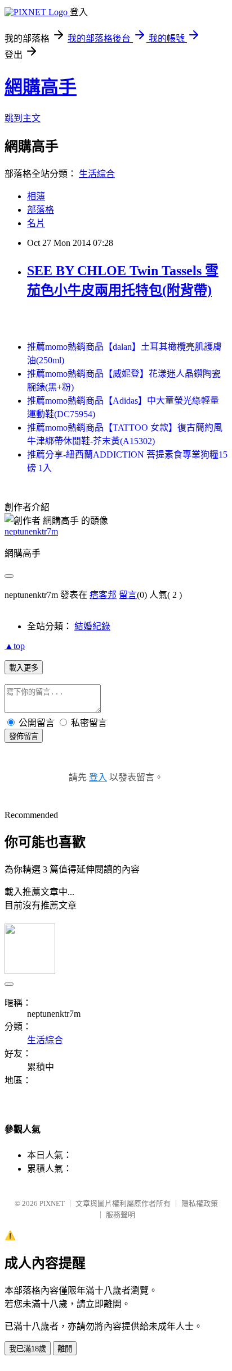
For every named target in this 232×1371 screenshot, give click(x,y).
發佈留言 (23, 736)
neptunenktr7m (31, 531)
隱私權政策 (199, 1203)
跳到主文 (23, 118)
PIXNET (52, 1203)
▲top (15, 646)
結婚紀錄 (92, 626)
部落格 (40, 209)
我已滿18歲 (27, 1349)
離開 (64, 1349)
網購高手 (41, 87)
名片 (36, 223)
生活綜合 (97, 174)
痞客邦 (103, 595)
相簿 (36, 196)
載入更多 (23, 668)
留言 (128, 595)
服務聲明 (120, 1214)
